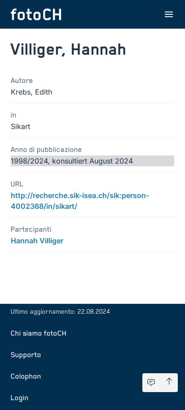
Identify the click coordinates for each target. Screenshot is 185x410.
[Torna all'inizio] (169, 382)
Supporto (26, 354)
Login (20, 397)
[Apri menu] (169, 14)
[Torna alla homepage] (36, 14)
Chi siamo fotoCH (38, 333)
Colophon (26, 376)
